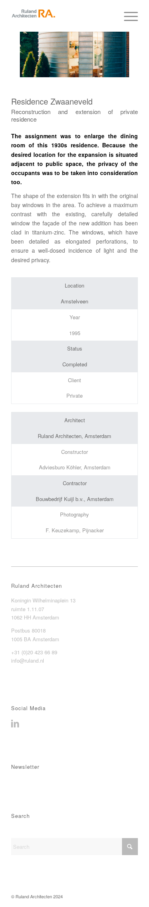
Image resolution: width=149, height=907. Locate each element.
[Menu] (127, 16)
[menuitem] (127, 16)
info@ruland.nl (27, 660)
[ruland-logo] (61, 16)
